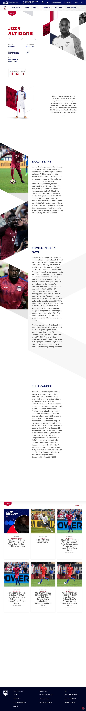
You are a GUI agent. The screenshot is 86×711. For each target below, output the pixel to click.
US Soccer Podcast (16, 538)
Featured (42, 538)
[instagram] (22, 39)
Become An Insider (56, 2)
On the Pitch (69, 538)
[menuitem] (15, 8)
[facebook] (9, 39)
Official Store (67, 2)
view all (77, 505)
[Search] (82, 2)
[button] (82, 2)
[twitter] (35, 39)
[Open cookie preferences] (83, 708)
